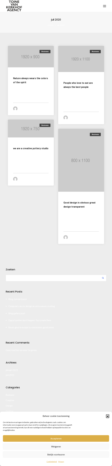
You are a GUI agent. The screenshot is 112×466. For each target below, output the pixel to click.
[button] (107, 416)
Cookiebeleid (52, 461)
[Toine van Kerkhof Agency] (14, 5)
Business (45, 52)
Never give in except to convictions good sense (31, 327)
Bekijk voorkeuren (56, 454)
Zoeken (10, 269)
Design (9, 405)
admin (24, 108)
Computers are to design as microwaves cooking (31, 306)
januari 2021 (12, 370)
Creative (10, 400)
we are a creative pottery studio (30, 148)
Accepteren (56, 438)
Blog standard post (17, 299)
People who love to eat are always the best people (78, 85)
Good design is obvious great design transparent (79, 204)
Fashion (9, 411)
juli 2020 (10, 375)
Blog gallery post (16, 313)
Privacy (61, 461)
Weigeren (56, 446)
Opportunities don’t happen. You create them (29, 320)
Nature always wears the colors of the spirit (30, 80)
